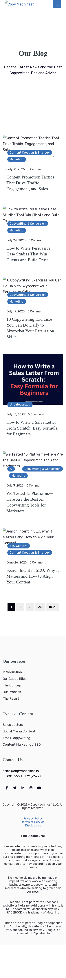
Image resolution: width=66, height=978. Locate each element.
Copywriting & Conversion (28, 223)
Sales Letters (13, 725)
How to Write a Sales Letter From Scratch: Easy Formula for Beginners (32, 428)
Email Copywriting (16, 738)
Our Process (12, 692)
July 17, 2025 (15, 311)
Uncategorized (20, 404)
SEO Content (18, 546)
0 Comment (36, 169)
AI (11, 469)
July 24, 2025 (15, 240)
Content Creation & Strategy (30, 152)
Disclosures (33, 825)
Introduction (12, 672)
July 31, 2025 (15, 169)
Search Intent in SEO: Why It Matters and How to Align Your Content (32, 576)
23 (40, 607)
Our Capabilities (14, 679)
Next (52, 607)
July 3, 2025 (14, 485)
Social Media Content (19, 731)
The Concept (13, 685)
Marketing (16, 159)
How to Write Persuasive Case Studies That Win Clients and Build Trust (28, 254)
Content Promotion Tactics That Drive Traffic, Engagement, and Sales (30, 183)
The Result (11, 699)
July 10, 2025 (15, 414)
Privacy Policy (33, 818)
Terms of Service (33, 822)
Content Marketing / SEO (22, 745)
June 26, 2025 (16, 562)
